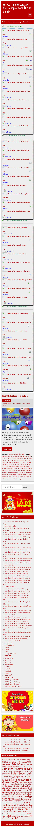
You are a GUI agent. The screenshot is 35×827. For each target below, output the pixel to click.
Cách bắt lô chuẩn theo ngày (23, 767)
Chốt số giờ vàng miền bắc (13, 762)
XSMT (7, 651)
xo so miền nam (21, 814)
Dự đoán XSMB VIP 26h (11, 780)
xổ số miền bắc (26, 816)
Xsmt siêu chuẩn (10, 587)
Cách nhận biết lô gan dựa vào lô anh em (19, 468)
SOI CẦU (7, 669)
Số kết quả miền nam (12, 684)
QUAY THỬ (8, 675)
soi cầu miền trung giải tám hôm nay (17, 595)
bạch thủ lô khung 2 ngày (13, 686)
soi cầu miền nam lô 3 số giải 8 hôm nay (18, 625)
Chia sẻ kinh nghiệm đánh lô (22, 760)
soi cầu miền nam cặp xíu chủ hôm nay (18, 619)
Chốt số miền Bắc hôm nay (16, 763)
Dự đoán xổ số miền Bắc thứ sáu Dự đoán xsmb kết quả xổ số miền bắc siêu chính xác (17, 788)
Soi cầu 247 (13, 805)
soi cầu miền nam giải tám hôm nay (17, 623)
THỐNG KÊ (8, 667)
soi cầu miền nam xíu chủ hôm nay (16, 638)
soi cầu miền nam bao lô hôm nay (16, 617)
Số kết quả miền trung (12, 682)
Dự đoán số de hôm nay (22, 778)
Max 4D (8, 662)
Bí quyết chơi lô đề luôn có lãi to (15, 395)
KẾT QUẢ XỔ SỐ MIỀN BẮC (10, 794)
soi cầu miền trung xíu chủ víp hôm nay (18, 613)
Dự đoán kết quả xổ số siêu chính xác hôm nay (17, 775)
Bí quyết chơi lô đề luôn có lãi (22, 456)
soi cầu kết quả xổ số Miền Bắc (17, 808)
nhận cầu (5, 37)
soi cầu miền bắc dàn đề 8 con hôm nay (18, 552)
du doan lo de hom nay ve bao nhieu (13, 473)
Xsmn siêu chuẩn (10, 615)
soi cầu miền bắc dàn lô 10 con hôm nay (18, 558)
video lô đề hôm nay (14, 479)
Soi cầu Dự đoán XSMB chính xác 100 (18, 807)
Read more (7, 449)
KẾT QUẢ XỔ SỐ (10, 654)
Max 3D (8, 660)
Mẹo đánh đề (17, 799)
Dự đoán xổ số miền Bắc (16, 781)
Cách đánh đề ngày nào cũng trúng (19, 771)
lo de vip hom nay (10, 475)
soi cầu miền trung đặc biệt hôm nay (17, 593)
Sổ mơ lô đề (8, 643)
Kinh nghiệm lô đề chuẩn (16, 454)
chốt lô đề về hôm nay (24, 470)
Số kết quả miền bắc (12, 680)
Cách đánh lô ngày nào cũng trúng (17, 769)
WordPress (17, 824)
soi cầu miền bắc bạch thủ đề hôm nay (18, 535)
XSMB (7, 647)
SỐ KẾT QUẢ (9, 677)
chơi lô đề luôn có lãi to (9, 470)
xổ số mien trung (16, 816)
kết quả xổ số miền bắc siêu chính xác (16, 795)
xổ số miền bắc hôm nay (17, 817)
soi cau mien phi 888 (16, 803)
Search (25, 487)
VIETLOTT (8, 656)
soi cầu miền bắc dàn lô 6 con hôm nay (18, 563)
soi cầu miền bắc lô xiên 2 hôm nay (16, 571)
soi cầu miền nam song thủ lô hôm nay (18, 636)
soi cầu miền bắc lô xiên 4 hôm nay (16, 576)
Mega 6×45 (9, 658)
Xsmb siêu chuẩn (10, 526)
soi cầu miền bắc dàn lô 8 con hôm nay (18, 567)
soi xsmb (12, 814)
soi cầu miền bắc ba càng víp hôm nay (18, 532)
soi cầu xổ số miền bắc (19, 811)
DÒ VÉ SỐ (8, 671)
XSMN (7, 649)
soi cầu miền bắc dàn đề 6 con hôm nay (18, 550)
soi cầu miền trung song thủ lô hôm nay (18, 610)
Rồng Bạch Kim (24, 800)
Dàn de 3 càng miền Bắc (8, 775)
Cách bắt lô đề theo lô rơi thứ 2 (15, 462)
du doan (14, 773)
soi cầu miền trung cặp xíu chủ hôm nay (18, 591)
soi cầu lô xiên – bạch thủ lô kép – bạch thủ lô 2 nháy (17, 7)
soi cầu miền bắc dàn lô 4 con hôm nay (18, 561)
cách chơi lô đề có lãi (23, 464)
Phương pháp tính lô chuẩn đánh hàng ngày (17, 800)
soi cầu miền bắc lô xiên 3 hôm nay (16, 574)
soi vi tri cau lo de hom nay (14, 477)
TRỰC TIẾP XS (9, 645)
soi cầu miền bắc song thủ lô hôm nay (17, 580)
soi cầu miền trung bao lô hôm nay (16, 589)
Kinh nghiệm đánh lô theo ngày (23, 792)
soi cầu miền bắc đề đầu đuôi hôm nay (18, 569)
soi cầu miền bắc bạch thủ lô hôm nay (17, 537)
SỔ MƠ (7, 673)
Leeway (26, 824)
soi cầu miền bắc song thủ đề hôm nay (18, 578)
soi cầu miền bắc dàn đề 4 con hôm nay (18, 548)
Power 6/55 (9, 664)
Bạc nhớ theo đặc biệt (7, 759)
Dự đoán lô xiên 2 (19, 776)
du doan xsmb (25, 773)
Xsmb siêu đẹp (9, 565)
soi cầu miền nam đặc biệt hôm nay (17, 621)
